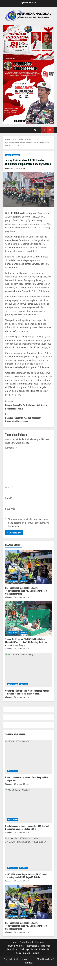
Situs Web (10, 508)
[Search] (35, 130)
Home (8, 155)
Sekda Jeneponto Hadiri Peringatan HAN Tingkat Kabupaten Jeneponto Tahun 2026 (27, 827)
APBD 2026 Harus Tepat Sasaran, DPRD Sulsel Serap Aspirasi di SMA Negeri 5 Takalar (26, 876)
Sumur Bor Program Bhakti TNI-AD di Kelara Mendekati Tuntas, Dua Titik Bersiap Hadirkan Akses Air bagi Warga (26, 642)
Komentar (11, 447)
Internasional (32, 945)
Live (50, 130)
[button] (5, 130)
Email (8, 498)
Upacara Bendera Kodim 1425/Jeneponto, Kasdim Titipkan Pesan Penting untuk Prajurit (27, 692)
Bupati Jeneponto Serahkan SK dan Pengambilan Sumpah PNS (26, 779)
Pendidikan (23, 868)
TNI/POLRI (15, 155)
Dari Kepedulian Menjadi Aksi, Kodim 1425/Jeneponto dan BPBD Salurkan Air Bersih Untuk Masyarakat (26, 590)
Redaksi (36, 952)
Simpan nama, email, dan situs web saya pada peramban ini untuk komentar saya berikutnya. (28, 523)
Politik (34, 949)
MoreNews (42, 959)
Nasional (45, 945)
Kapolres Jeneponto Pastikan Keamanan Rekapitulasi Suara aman (23, 418)
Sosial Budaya (23, 952)
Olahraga (24, 949)
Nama (9, 487)
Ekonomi (39, 942)
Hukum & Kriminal (15, 945)
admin (7, 168)
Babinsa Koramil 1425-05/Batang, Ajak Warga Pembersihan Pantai (26, 405)
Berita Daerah (13, 581)
